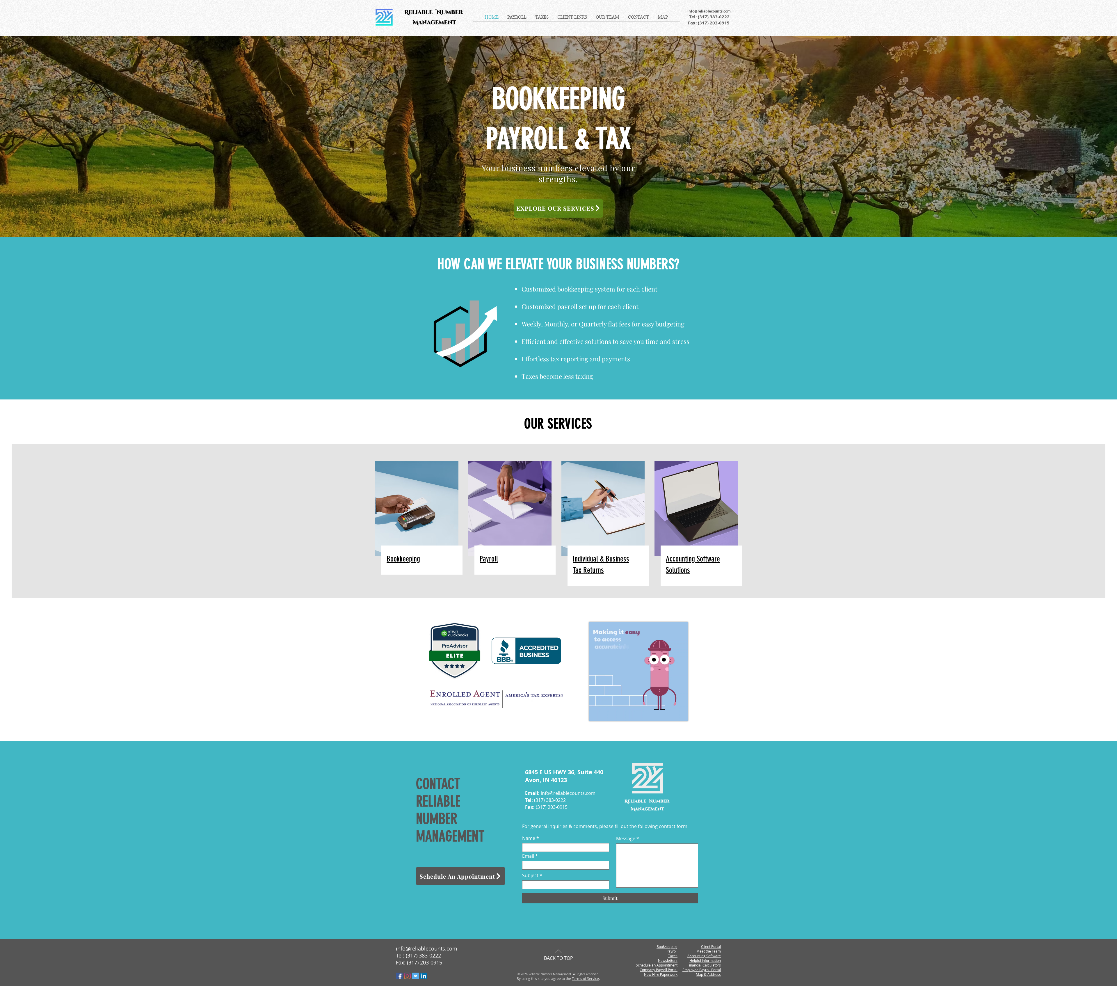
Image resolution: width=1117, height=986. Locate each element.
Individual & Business (601, 559)
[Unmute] (606, 713)
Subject (530, 875)
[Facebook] (399, 976)
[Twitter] (415, 976)
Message (625, 838)
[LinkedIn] (423, 976)
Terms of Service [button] (585, 978)
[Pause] (596, 713)
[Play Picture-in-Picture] (670, 713)
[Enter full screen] (680, 713)
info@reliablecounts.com (709, 11)
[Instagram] (407, 976)
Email (528, 856)
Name (528, 838)
